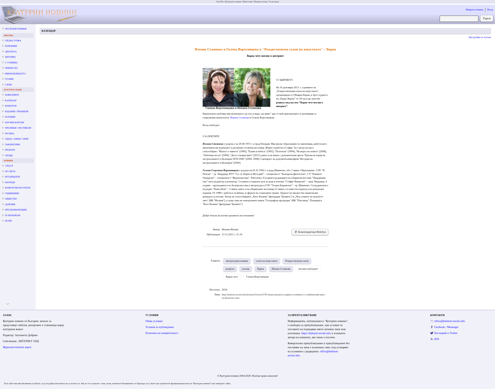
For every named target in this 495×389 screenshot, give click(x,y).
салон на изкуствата (266, 260)
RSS (436, 339)
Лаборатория (12, 144)
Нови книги (12, 95)
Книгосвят (248, 1)
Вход (490, 9)
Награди (10, 182)
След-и (9, 166)
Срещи (9, 155)
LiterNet (220, 1)
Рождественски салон (297, 260)
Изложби (10, 117)
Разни (8, 221)
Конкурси (10, 106)
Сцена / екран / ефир (16, 139)
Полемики (11, 46)
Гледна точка (13, 40)
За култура (274, 1)
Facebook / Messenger (446, 327)
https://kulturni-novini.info (316, 333)
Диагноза (11, 51)
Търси (487, 18)
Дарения (10, 204)
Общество (11, 199)
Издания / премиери (16, 111)
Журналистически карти (17, 347)
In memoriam (12, 215)
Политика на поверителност (161, 333)
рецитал (230, 268)
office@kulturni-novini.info (449, 321)
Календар (10, 100)
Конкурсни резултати (17, 188)
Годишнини (12, 193)
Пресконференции (16, 210)
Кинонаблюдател (15, 73)
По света (10, 171)
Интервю (10, 57)
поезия (245, 268)
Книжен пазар (260, 1)
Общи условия (153, 321)
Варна (260, 268)
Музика (9, 133)
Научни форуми (14, 122)
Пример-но (11, 68)
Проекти (10, 150)
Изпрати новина (474, 9)
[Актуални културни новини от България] (41, 14)
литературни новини (237, 260)
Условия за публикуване (159, 327)
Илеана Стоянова (239, 117)
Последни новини (15, 29)
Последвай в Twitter (445, 333)
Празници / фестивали (18, 128)
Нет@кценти (12, 177)
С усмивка (11, 62)
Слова (8, 84)
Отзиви (9, 79)
